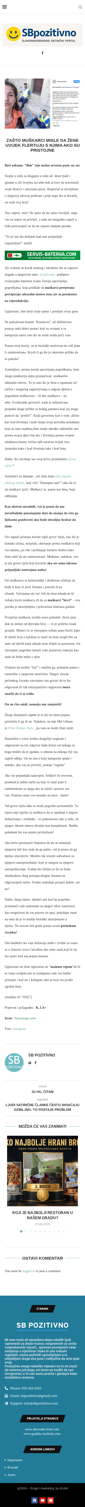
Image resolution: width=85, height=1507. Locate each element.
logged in (28, 1271)
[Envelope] (50, 1500)
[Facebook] (42, 53)
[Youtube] (42, 1500)
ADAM (63, 1488)
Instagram (20, 1029)
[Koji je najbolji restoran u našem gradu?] (42, 1171)
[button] (11, 1187)
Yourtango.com (25, 1018)
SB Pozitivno (41, 1055)
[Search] (80, 7)
